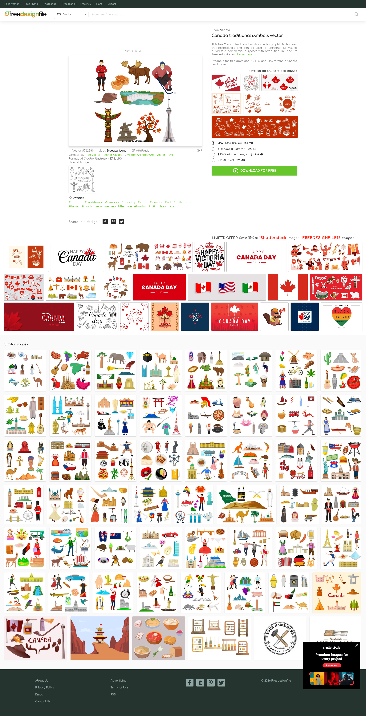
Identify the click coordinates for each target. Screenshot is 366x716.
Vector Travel (165, 154)
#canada (75, 202)
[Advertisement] (135, 37)
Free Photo (31, 4)
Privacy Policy (44, 687)
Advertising (119, 680)
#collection (182, 202)
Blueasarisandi (117, 150)
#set (168, 202)
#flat (173, 206)
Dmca (39, 694)
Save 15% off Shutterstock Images (273, 70)
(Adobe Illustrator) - (237, 149)
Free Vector (12, 4)
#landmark (142, 206)
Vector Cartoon (113, 154)
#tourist (88, 206)
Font (99, 4)
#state (143, 202)
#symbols (112, 202)
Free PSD (85, 4)
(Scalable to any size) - (240, 154)
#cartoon (160, 206)
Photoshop (50, 4)
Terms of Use (119, 687)
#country (129, 202)
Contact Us (42, 701)
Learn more (244, 54)
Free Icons (68, 4)
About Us (41, 680)
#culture (102, 206)
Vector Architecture (140, 154)
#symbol (156, 202)
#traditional (94, 202)
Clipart (112, 4)
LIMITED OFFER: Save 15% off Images (255, 238)
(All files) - (231, 160)
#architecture (121, 206)
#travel (74, 206)
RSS (113, 694)
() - (235, 143)
